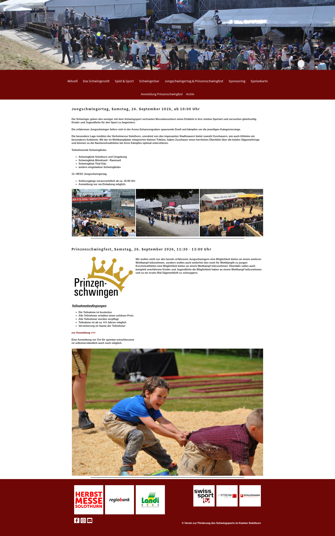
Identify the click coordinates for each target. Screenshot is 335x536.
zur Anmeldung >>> (84, 332)
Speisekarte (259, 81)
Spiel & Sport (124, 81)
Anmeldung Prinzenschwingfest (162, 94)
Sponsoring (237, 81)
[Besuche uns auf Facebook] (76, 521)
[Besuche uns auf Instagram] (83, 521)
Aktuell (72, 81)
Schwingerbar (149, 81)
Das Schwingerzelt (96, 81)
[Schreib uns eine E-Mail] (89, 521)
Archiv (190, 94)
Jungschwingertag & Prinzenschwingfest (194, 81)
